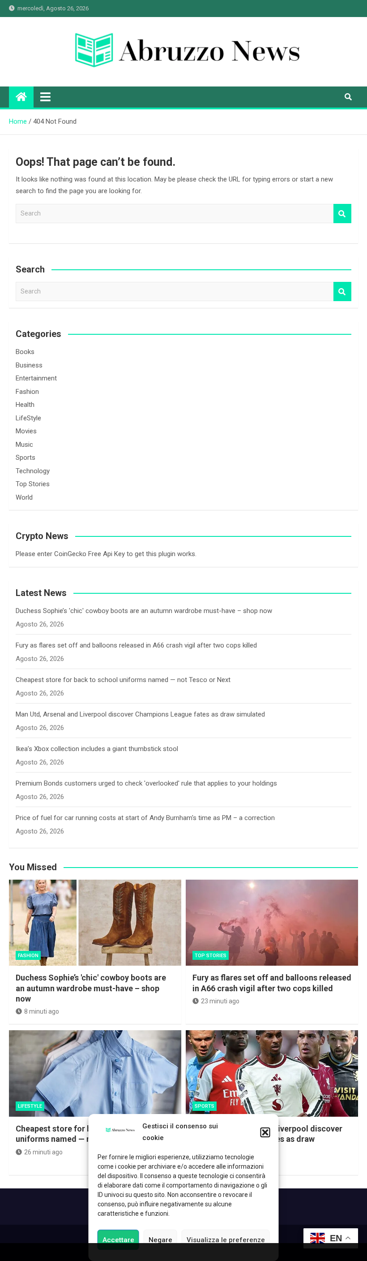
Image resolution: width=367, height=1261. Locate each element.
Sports (25, 457)
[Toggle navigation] (45, 96)
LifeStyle (28, 418)
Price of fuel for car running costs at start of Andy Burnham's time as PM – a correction (145, 818)
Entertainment (36, 378)
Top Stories (33, 484)
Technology (33, 471)
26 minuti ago (43, 1152)
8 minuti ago (41, 1011)
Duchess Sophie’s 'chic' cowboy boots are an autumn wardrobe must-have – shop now (144, 611)
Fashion (27, 392)
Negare (160, 1240)
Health (25, 405)
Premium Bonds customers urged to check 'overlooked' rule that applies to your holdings (146, 783)
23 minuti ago (220, 1001)
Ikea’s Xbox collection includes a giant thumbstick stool (97, 749)
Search (342, 213)
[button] (265, 1132)
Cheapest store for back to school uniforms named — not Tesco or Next (123, 680)
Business (29, 365)
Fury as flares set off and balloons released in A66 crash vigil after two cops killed (136, 645)
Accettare (118, 1240)
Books (25, 352)
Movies (26, 431)
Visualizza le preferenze (226, 1240)
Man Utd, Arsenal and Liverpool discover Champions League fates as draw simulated (140, 714)
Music (24, 444)
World (24, 497)
